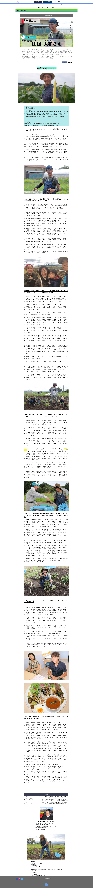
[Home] (46, 884)
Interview (20, 10)
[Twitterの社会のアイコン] (22, 879)
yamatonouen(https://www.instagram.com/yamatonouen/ (44, 123)
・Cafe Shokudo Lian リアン (38, 866)
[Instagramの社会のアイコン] (19, 879)
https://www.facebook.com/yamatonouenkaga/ (46, 125)
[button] (46, 15)
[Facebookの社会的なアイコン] (17, 879)
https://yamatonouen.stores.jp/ (41, 122)
